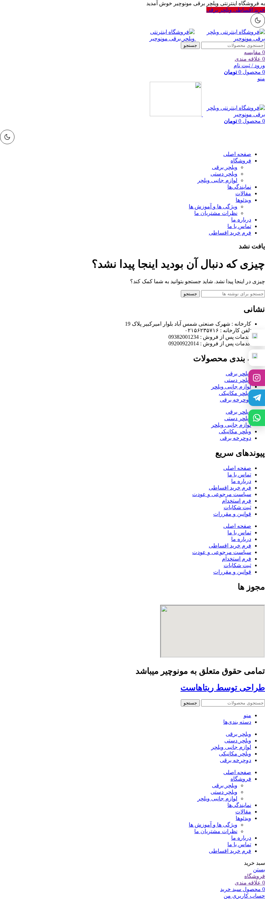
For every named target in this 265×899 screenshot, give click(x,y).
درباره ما (241, 481)
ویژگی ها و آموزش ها (213, 206)
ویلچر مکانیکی (235, 393)
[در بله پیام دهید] (256, 357)
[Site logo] (230, 38)
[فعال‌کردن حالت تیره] (258, 20)
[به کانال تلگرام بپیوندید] (256, 397)
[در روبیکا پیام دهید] (256, 337)
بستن (259, 869)
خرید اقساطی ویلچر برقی (235, 10)
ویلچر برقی (224, 167)
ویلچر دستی (223, 174)
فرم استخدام (236, 501)
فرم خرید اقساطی (230, 488)
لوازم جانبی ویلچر (217, 180)
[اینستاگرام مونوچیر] (256, 377)
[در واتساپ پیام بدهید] (256, 417)
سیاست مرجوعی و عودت (221, 494)
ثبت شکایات (237, 507)
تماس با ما (239, 474)
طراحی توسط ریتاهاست (222, 687)
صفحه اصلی (237, 468)
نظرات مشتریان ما (215, 213)
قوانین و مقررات (232, 514)
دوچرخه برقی (235, 400)
